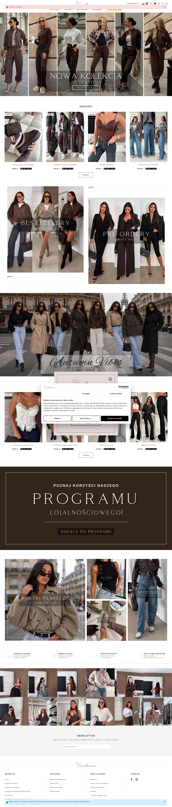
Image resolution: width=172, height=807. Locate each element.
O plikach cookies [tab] (116, 393)
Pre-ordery (9, 795)
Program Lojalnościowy (98, 795)
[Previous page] (4, 54)
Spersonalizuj (85, 418)
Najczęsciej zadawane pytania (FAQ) (18, 791)
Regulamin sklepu (11, 783)
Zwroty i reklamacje (97, 787)
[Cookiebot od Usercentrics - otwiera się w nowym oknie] (120, 387)
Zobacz (86, 175)
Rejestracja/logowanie (58, 779)
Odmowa (57, 418)
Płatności (93, 779)
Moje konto (54, 783)
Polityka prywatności (12, 787)
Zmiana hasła (54, 791)
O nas (7, 779)
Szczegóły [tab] (86, 393)
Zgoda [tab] (56, 393)
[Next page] (168, 54)
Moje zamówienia (56, 787)
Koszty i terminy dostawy (99, 783)
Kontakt (93, 791)
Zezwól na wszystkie (115, 418)
